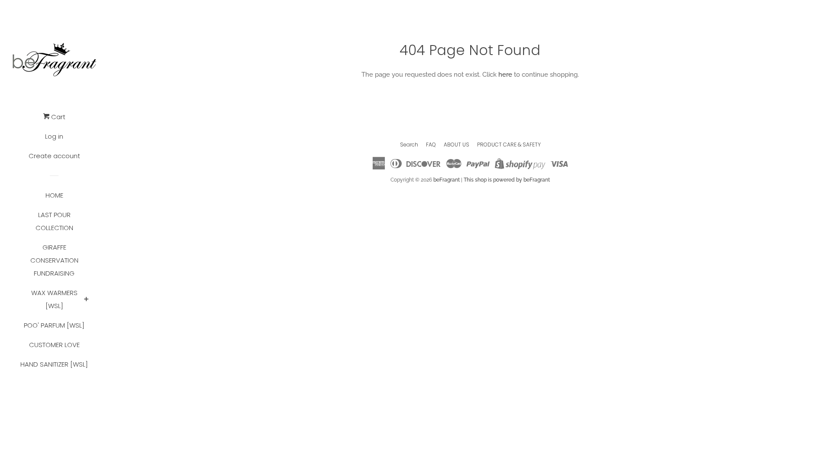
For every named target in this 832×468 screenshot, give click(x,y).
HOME (54, 195)
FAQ (431, 144)
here (505, 74)
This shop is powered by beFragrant (507, 180)
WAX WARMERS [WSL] (54, 299)
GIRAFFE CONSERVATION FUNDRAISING (54, 260)
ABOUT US (456, 144)
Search (409, 144)
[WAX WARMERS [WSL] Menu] (86, 300)
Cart (57, 116)
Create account (54, 155)
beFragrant (446, 180)
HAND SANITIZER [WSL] (54, 364)
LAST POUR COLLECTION (54, 221)
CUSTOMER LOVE (54, 344)
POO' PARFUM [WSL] (54, 325)
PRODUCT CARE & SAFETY (509, 144)
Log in (54, 136)
